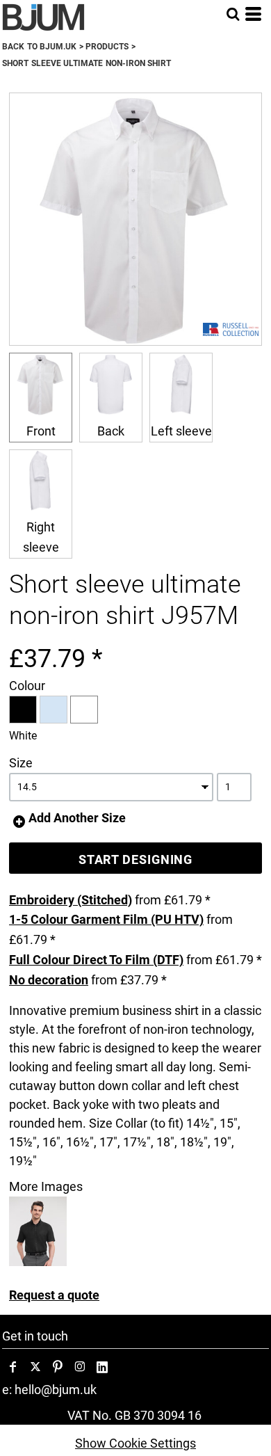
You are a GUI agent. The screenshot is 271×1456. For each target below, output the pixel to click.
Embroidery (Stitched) (70, 900)
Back (110, 431)
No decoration (48, 980)
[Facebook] (13, 1367)
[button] (233, 14)
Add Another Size (77, 817)
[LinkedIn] (102, 1367)
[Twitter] (35, 1367)
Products (107, 46)
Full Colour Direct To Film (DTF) (96, 959)
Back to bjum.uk (39, 46)
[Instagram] (80, 1367)
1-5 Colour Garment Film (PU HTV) (106, 919)
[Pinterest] (57, 1367)
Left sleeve (181, 431)
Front (41, 431)
